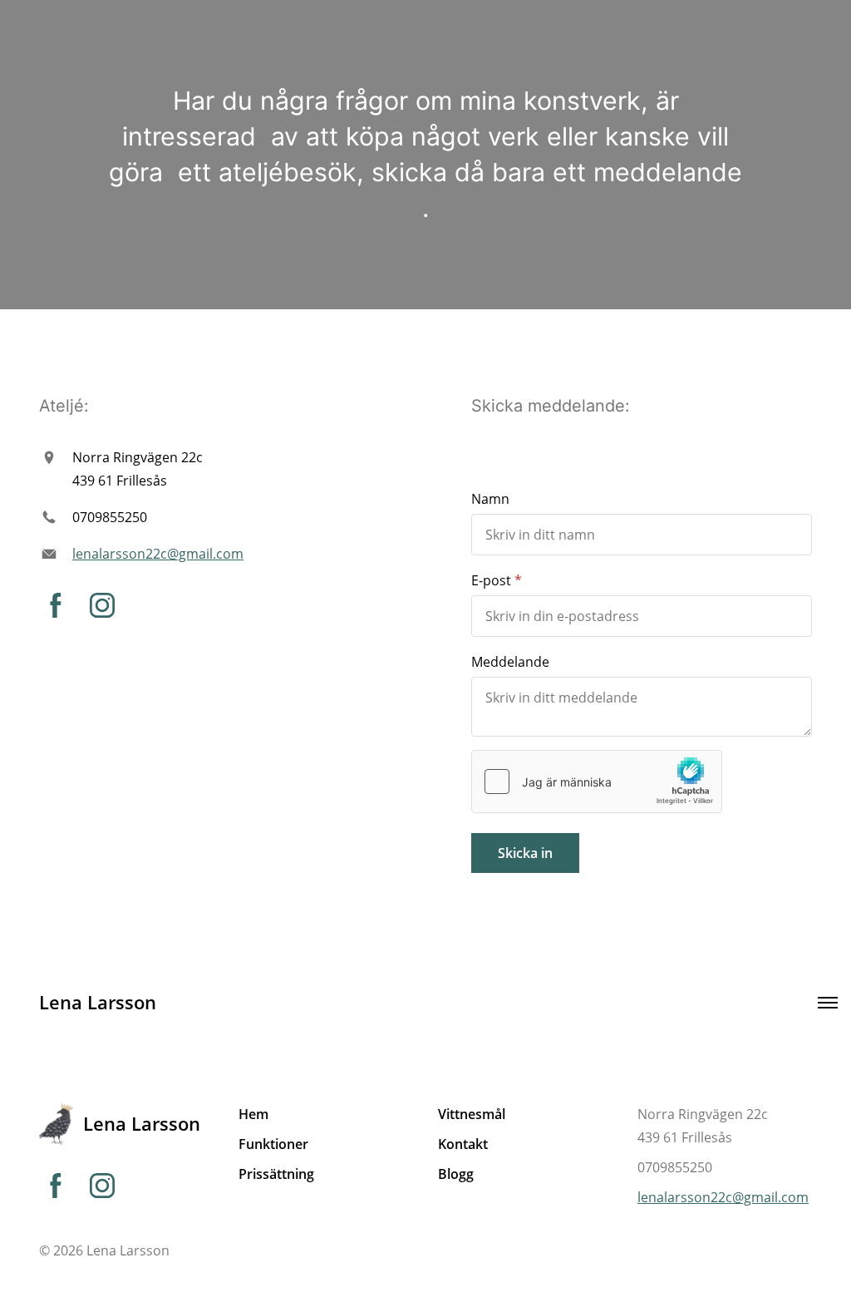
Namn (490, 499)
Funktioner (273, 1144)
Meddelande (510, 662)
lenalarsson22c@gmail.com (157, 554)
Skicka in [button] (525, 853)
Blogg (456, 1174)
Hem (253, 1114)
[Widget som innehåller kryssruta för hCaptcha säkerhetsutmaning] (596, 781)
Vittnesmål (471, 1114)
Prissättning (276, 1174)
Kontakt (463, 1144)
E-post (491, 580)
